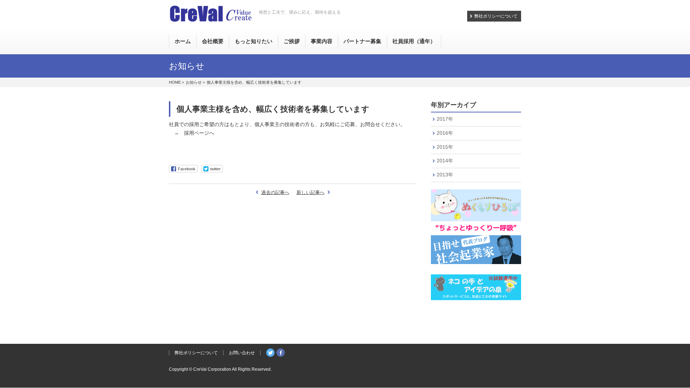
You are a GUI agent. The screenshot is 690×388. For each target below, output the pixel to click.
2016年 (445, 133)
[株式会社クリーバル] (210, 14)
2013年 (445, 174)
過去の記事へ (275, 192)
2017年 (445, 119)
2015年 (445, 147)
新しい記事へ (310, 192)
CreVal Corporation (212, 369)
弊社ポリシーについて (496, 16)
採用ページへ (199, 133)
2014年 (445, 160)
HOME (175, 82)
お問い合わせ (242, 352)
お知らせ (194, 82)
